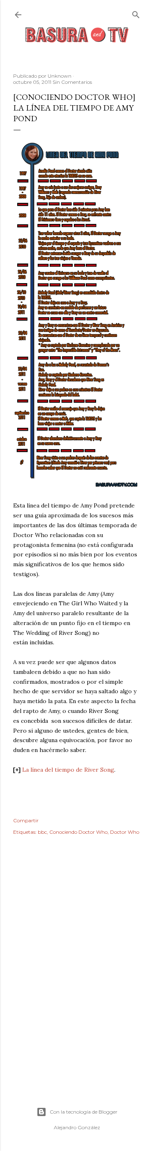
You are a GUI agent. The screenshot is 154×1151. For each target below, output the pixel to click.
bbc (42, 832)
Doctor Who (124, 832)
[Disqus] (77, 960)
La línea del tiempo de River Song (68, 769)
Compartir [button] (26, 820)
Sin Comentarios (72, 82)
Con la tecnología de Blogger (83, 1112)
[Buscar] (136, 13)
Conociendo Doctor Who (78, 832)
